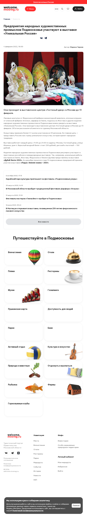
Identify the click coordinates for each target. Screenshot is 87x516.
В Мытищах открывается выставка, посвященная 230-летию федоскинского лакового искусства (41, 209)
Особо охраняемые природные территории (68, 446)
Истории (37, 471)
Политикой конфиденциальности (27, 511)
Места (36, 441)
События (37, 467)
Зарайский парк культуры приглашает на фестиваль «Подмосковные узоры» (41, 179)
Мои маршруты (64, 462)
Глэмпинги (53, 290)
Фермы (51, 384)
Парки (11, 328)
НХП (35, 480)
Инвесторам (63, 441)
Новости (16, 19)
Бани (50, 328)
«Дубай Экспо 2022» (13, 160)
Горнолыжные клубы (18, 403)
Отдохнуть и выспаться (60, 365)
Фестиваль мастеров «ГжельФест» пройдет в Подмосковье (33, 198)
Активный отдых (16, 347)
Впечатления (14, 252)
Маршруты (38, 462)
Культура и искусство (59, 347)
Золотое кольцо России (43, 2)
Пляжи (11, 271)
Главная (7, 19)
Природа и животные (19, 365)
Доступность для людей (60, 309)
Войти (60, 471)
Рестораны (53, 271)
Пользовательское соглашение (11, 459)
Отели (51, 252)
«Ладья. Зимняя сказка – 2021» (34, 163)
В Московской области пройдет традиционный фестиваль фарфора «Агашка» (42, 188)
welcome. (14, 436)
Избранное (62, 467)
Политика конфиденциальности (12, 465)
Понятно (76, 505)
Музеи (11, 290)
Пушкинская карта (17, 309)
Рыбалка (12, 384)
